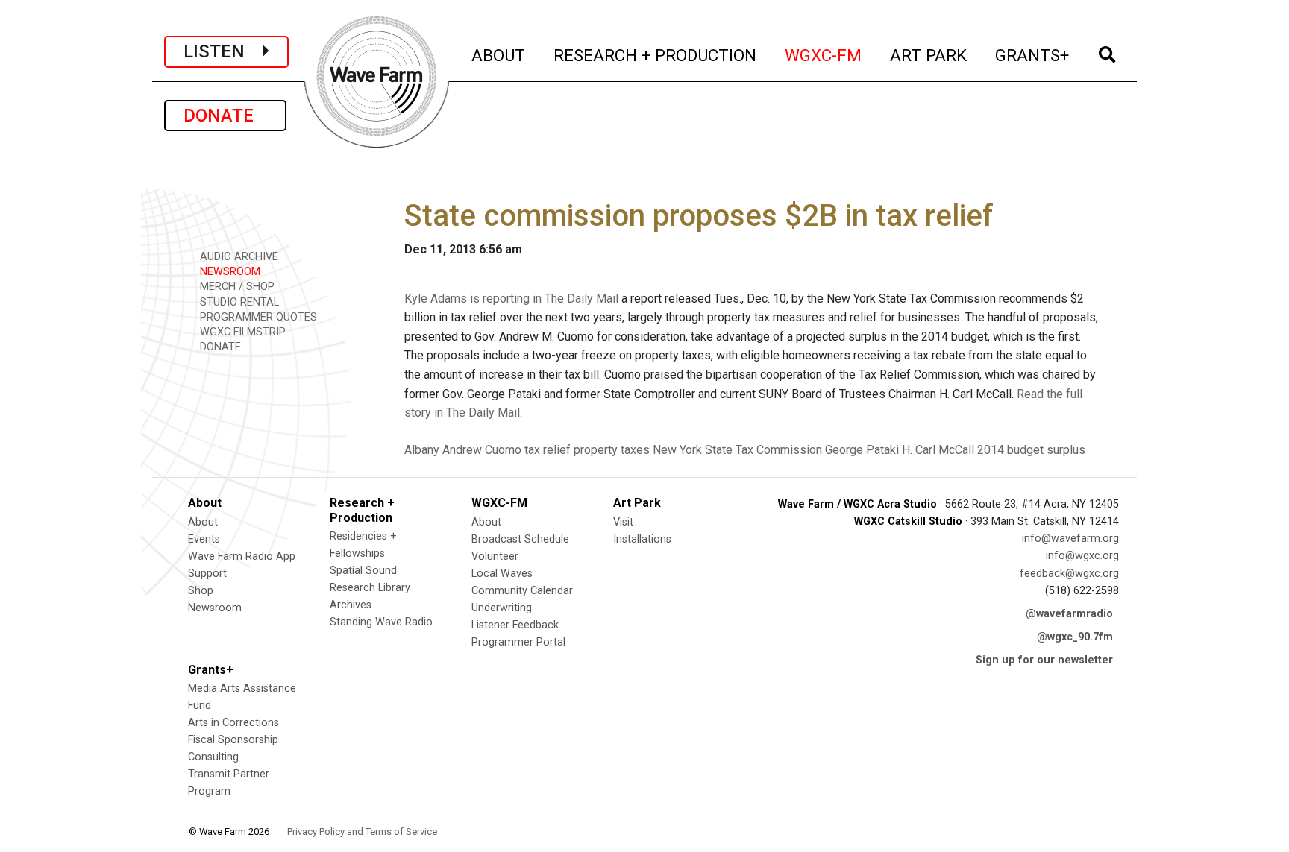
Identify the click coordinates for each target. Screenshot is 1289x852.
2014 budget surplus (1031, 450)
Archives (350, 605)
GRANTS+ (1033, 55)
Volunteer (494, 556)
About (203, 522)
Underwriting (501, 608)
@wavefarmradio (1069, 614)
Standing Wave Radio (381, 622)
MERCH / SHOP (236, 286)
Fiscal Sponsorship (233, 739)
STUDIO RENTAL (238, 302)
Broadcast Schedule (520, 539)
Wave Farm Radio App (241, 556)
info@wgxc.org (1082, 555)
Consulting (213, 757)
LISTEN (223, 51)
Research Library (370, 587)
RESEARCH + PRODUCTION (655, 55)
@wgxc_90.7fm (1075, 637)
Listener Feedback (515, 625)
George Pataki (862, 450)
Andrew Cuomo (481, 450)
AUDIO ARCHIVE (237, 256)
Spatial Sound (363, 570)
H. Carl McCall (938, 450)
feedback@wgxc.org (1069, 573)
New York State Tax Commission (737, 450)
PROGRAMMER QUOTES (257, 317)
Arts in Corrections (233, 722)
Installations (642, 539)
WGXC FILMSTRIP (241, 332)
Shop (200, 590)
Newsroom (215, 608)
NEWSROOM (228, 271)
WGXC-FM (824, 55)
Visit (623, 522)
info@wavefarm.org (1070, 538)
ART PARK (929, 55)
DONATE (225, 115)
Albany (421, 450)
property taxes (612, 450)
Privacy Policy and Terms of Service (362, 831)
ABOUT (499, 55)
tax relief (547, 450)
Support (207, 573)
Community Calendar (522, 590)
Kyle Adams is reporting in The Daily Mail (511, 298)
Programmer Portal (518, 642)
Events (204, 539)
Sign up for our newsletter (1044, 660)
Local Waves (502, 573)
